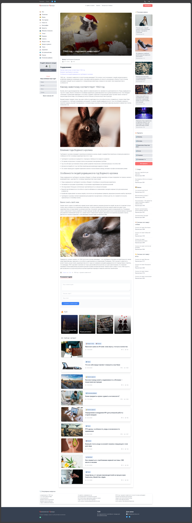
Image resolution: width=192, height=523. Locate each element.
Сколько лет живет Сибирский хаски (142, 233)
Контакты (148, 5)
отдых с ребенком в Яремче (47, 502)
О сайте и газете (89, 5)
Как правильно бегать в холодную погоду (143, 180)
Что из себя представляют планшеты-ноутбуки (102, 365)
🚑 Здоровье (89, 457)
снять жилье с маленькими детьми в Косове (89, 501)
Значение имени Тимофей (141, 215)
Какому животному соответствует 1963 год (72, 70)
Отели (47, 1)
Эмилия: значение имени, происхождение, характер (141, 209)
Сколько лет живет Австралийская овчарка (141, 240)
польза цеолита (44, 498)
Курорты (42, 1)
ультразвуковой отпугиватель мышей (87, 496)
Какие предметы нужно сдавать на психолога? (102, 396)
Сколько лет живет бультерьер (142, 227)
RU (149, 1)
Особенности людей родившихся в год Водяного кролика (76, 74)
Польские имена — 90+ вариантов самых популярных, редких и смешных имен (143, 202)
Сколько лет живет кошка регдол (143, 276)
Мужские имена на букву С (141, 195)
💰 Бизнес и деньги (90, 377)
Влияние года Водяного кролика (69, 72)
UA (151, 1)
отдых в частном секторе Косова (123, 498)
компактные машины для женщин (123, 496)
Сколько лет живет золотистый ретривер (143, 246)
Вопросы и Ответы (107, 5)
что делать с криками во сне (85, 495)
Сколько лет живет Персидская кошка (143, 265)
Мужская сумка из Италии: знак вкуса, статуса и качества (106, 347)
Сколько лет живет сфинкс (142, 271)
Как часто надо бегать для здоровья (141, 173)
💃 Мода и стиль (90, 343)
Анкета (98, 5)
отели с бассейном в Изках (122, 499)
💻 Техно (88, 361)
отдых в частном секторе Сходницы (86, 499)
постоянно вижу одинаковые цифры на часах (89, 498)
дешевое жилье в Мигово (46, 501)
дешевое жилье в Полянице (47, 499)
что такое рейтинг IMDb (46, 496)
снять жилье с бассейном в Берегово (124, 501)
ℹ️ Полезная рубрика (91, 393)
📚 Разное (98, 343)
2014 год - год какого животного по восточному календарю (130, 495)
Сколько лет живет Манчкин (142, 259)
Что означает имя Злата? (141, 190)
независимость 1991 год (46, 495)
